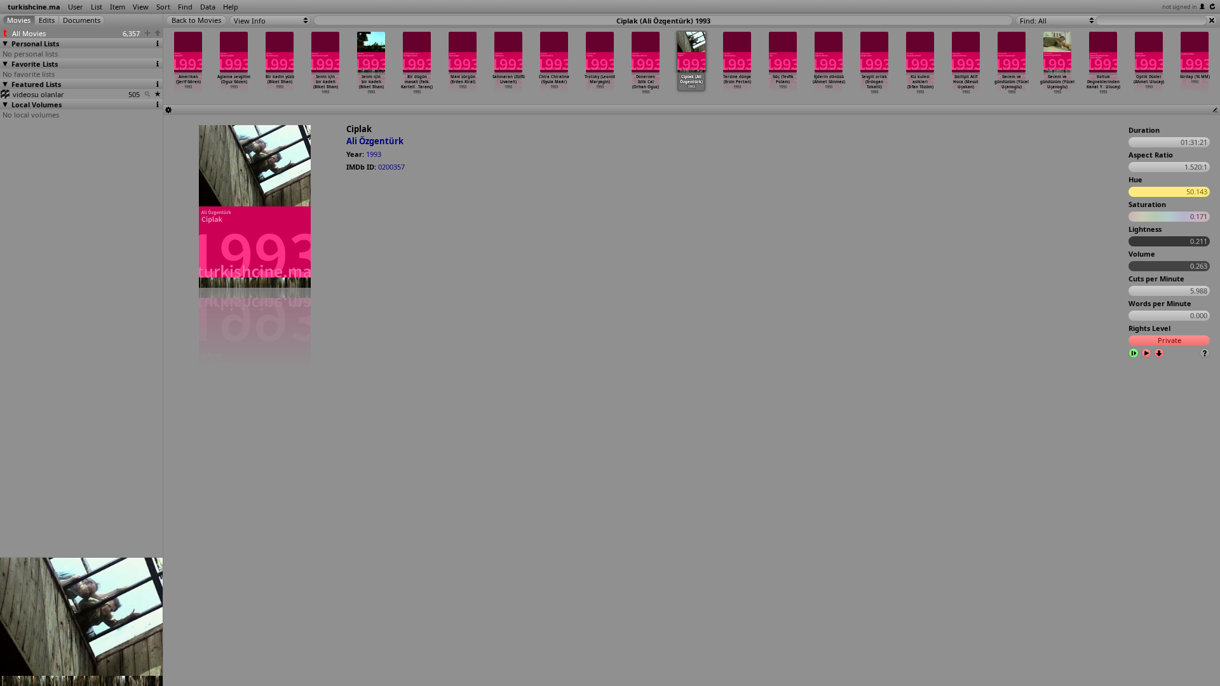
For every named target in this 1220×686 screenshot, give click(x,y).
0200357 (391, 167)
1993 (373, 154)
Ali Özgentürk (374, 141)
